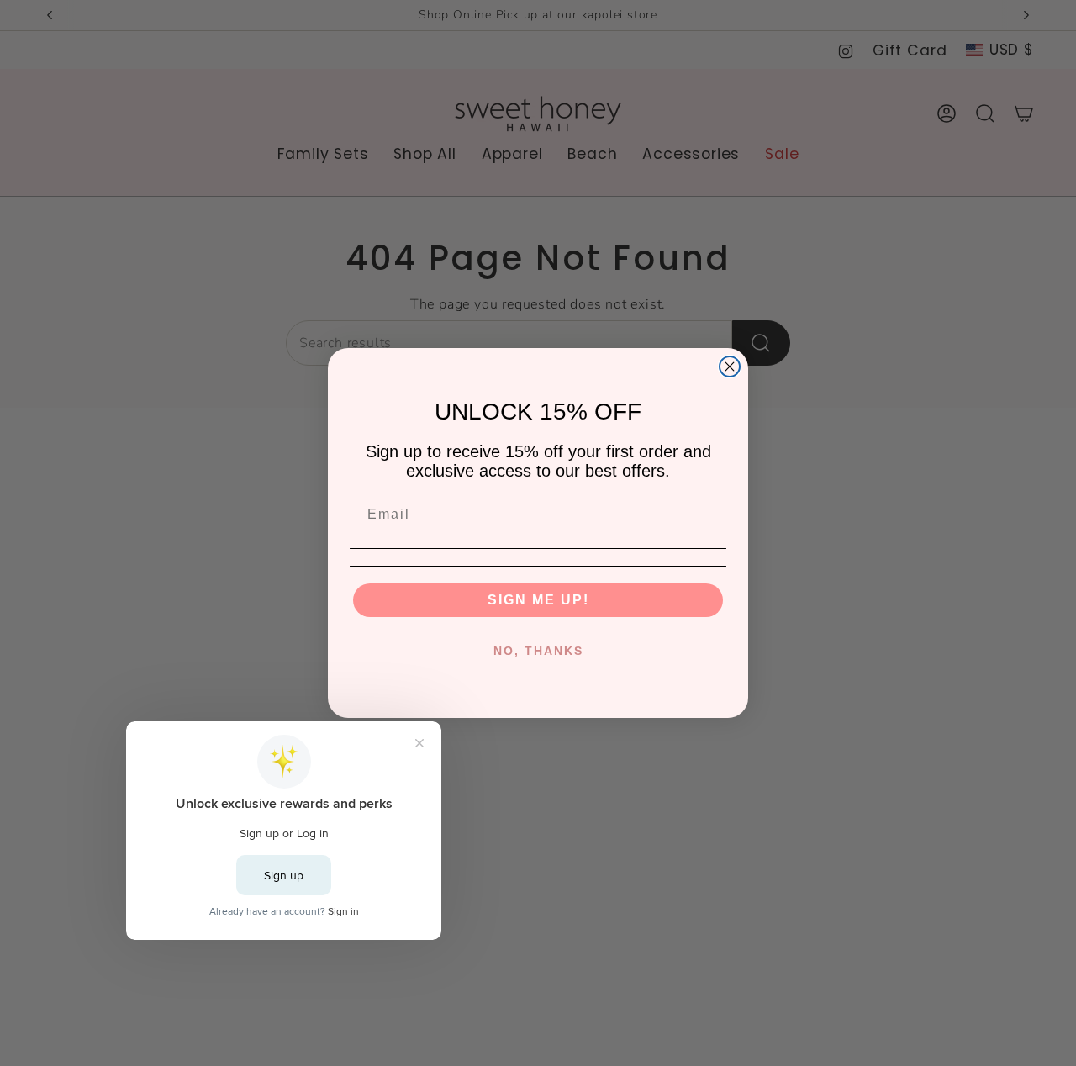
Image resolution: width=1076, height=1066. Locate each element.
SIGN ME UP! (538, 600)
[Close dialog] (730, 366)
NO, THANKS (538, 650)
